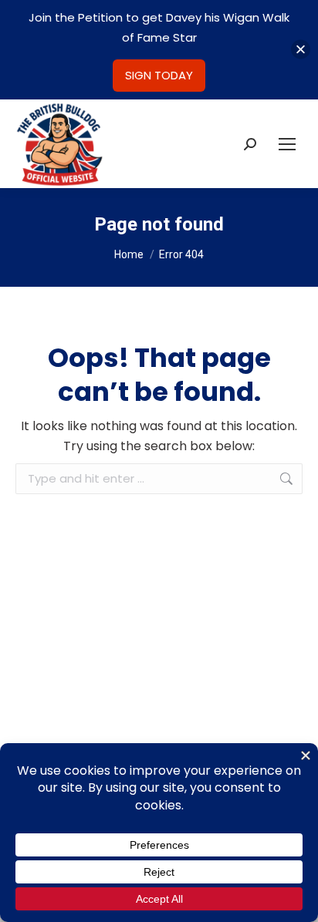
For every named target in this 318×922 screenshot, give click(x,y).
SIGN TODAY (159, 75)
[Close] (300, 49)
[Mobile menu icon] (287, 144)
